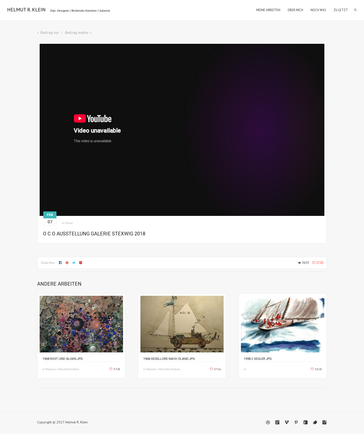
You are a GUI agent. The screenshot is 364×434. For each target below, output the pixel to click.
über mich (295, 10)
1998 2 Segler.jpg (258, 359)
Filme (69, 223)
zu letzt (341, 10)
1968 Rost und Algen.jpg (62, 359)
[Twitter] (314, 422)
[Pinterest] (296, 422)
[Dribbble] (267, 422)
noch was (318, 10)
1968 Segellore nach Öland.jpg (169, 359)
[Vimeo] (286, 422)
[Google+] (277, 422)
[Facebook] (305, 422)
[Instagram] (324, 422)
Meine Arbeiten (268, 10)
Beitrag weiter (77, 32)
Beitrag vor (49, 32)
